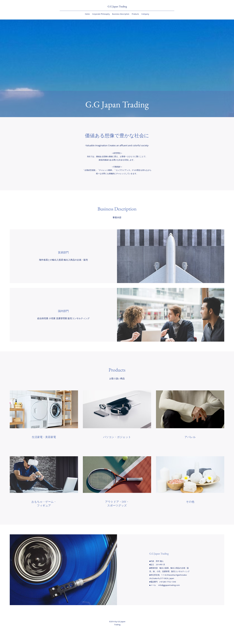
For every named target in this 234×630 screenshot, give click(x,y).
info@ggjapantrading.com (169, 585)
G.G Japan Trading (117, 6)
